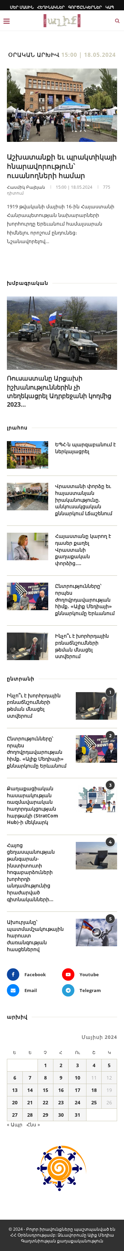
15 (45, 1090)
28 (30, 1115)
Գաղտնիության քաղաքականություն (62, 1241)
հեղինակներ (51, 7)
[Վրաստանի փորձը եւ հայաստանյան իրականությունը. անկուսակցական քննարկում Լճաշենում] (27, 496)
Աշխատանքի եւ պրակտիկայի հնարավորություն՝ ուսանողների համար (62, 166)
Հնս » (33, 1124)
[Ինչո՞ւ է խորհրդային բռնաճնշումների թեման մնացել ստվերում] (27, 646)
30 (61, 1115)
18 (94, 1090)
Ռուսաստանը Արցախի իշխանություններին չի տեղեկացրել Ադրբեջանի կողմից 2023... (59, 391)
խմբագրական (27, 283)
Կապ (109, 7)
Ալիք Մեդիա (100, 1235)
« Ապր (14, 1124)
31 (77, 1115)
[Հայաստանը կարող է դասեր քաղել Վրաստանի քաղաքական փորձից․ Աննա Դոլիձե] (27, 546)
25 (94, 1102)
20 (15, 1102)
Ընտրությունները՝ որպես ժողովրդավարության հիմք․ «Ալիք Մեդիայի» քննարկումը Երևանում (85, 599)
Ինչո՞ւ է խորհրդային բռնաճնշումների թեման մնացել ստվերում (82, 646)
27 (15, 1115)
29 (45, 1115)
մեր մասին (22, 7)
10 (77, 1077)
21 (30, 1102)
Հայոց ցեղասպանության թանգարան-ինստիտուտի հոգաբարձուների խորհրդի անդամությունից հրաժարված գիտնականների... (31, 872)
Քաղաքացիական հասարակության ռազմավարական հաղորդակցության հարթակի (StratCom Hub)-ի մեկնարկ (32, 805)
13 (15, 1090)
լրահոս (17, 427)
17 (77, 1090)
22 (45, 1102)
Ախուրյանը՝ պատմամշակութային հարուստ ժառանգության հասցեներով (35, 935)
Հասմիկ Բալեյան (26, 187)
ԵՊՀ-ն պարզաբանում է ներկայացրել (85, 448)
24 (77, 1102)
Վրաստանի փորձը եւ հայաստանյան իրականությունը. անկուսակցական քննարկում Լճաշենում (83, 499)
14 (30, 1090)
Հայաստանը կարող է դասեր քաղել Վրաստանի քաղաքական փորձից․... (83, 549)
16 (61, 1090)
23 (61, 1102)
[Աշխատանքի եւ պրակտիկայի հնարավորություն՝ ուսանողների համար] (62, 105)
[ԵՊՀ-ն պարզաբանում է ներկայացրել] (27, 455)
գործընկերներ (85, 7)
